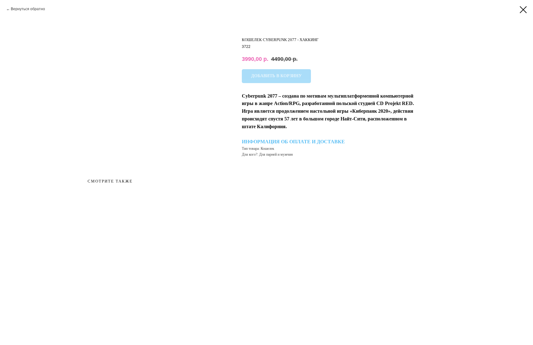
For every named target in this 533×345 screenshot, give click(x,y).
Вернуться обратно (28, 9)
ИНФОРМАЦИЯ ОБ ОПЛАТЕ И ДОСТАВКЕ (293, 141)
